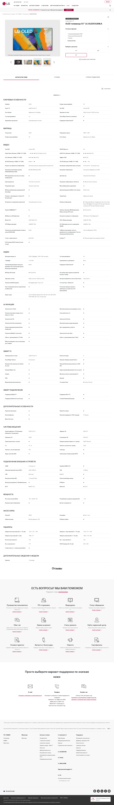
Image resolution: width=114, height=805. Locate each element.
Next (54, 62)
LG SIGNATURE (62, 752)
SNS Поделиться (108, 17)
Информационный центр (64, 740)
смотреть (108, 29)
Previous (11, 62)
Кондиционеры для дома (46, 759)
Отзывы (57, 77)
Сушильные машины (45, 743)
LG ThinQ (60, 757)
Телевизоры (6, 738)
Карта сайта (6, 798)
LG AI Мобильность (63, 781)
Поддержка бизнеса (81, 750)
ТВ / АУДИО (6, 735)
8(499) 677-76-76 (53, 699)
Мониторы (25, 735)
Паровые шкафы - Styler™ (46, 745)
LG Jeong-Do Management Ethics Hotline (103, 799)
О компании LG (62, 735)
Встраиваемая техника (45, 752)
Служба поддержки (93, 77)
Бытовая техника (45, 735)
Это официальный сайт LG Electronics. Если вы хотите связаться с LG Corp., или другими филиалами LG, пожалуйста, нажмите (31, 802)
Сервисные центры (80, 745)
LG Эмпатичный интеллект (64, 778)
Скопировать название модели (73, 21)
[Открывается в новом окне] (94, 791)
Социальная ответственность (65, 745)
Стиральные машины (45, 740)
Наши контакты (80, 743)
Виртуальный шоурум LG (65, 769)
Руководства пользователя (83, 738)
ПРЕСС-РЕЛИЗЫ (64, 798)
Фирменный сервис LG (81, 752)
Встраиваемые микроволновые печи (47, 756)
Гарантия (78, 748)
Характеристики (21, 77)
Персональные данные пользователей (49, 798)
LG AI (59, 775)
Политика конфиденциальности (18, 798)
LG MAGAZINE (62, 763)
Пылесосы (42, 748)
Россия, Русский (10, 791)
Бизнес (108, 2)
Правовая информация (33, 798)
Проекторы (6, 743)
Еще (108, 728)
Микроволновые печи (45, 750)
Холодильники (43, 738)
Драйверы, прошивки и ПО (82, 740)
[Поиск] (110, 6)
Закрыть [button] (56, 95)
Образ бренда (61, 738)
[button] (32, 38)
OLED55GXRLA (63, 592)
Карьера (60, 743)
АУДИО (5, 740)
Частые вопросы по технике (83, 755)
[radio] (76, 51)
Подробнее (69, 10)
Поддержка (79, 735)
